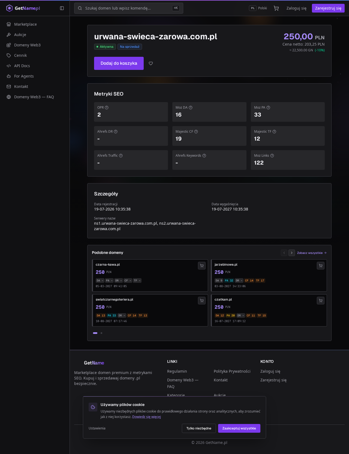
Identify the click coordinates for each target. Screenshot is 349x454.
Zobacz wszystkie (310, 253)
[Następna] (291, 253)
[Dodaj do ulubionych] (151, 63)
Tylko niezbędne (198, 428)
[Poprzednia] (284, 253)
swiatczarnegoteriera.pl (114, 299)
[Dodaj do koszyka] (202, 265)
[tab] (95, 333)
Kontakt (221, 379)
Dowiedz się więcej (146, 416)
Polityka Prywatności (232, 371)
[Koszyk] (276, 8)
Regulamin (177, 371)
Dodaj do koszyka (119, 63)
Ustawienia (97, 428)
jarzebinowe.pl (226, 264)
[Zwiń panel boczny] (62, 8)
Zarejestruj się (328, 8)
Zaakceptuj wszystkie (239, 428)
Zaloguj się (296, 8)
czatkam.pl (223, 299)
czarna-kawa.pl (108, 264)
